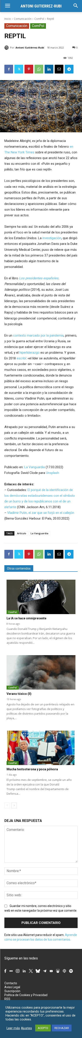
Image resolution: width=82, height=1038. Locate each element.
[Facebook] (8, 69)
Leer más (13, 1028)
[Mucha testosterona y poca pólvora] (41, 748)
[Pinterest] (28, 69)
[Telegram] (69, 69)
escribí (21, 358)
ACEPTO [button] (43, 1028)
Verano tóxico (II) (19, 694)
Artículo (21, 533)
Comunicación (22, 19)
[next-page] (14, 805)
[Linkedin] (49, 69)
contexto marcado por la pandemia (38, 335)
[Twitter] (18, 69)
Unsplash (52, 473)
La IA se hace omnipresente (26, 618)
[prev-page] (7, 805)
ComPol (39, 19)
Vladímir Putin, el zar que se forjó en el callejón (40, 513)
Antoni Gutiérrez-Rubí (30, 47)
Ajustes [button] (26, 1028)
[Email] (59, 69)
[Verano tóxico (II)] (41, 672)
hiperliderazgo (29, 353)
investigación (51, 238)
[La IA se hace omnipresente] (41, 597)
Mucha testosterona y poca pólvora (32, 769)
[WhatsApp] (39, 69)
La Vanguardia (34, 467)
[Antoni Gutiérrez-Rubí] (7, 47)
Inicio (7, 19)
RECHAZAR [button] (61, 1028)
